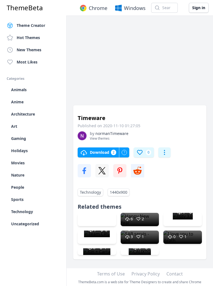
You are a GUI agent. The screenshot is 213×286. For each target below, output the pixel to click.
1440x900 (118, 192)
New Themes (29, 49)
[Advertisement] (139, 63)
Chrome (98, 8)
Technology (90, 192)
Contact (174, 274)
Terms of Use (111, 274)
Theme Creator (31, 25)
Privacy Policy (145, 274)
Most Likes (27, 62)
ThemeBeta (25, 7)
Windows (135, 8)
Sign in (198, 7)
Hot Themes (28, 37)
